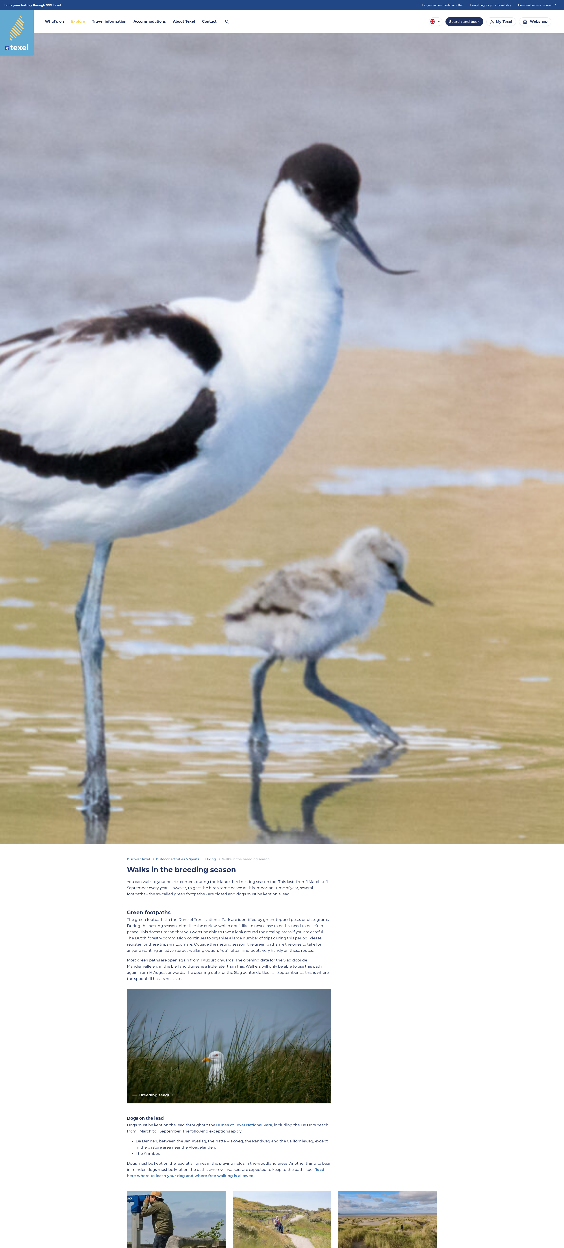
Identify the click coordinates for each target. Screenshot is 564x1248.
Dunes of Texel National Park (244, 1125)
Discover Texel (138, 859)
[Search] (227, 21)
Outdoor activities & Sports (177, 859)
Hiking (210, 859)
